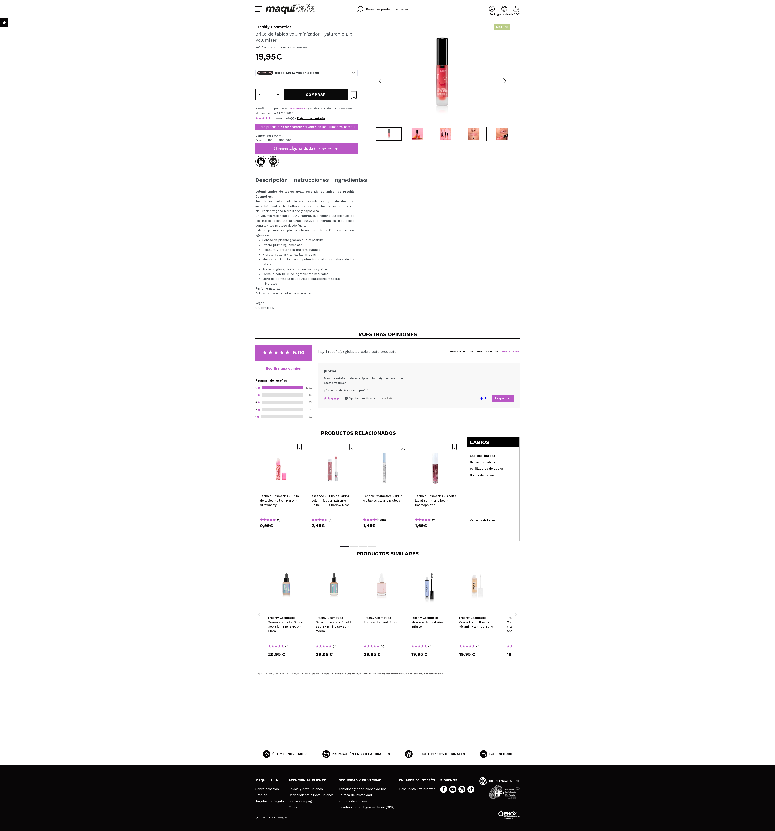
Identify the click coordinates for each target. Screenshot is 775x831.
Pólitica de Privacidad (355, 795)
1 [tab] (344, 546)
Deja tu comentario (311, 118)
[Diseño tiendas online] (509, 813)
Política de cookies (353, 801)
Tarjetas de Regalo (269, 801)
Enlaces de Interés (417, 780)
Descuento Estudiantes (417, 789)
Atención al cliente (307, 780)
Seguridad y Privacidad (360, 780)
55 (303, 108)
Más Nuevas (511, 351)
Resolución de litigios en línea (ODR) (366, 807)
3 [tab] (363, 546)
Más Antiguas (487, 351)
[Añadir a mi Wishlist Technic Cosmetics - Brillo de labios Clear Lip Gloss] (384, 447)
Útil (486, 398)
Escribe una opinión (283, 368)
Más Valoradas (461, 351)
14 (296, 108)
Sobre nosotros (267, 789)
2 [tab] (354, 546)
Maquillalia (266, 780)
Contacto (296, 807)
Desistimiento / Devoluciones (311, 795)
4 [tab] (372, 546)
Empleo (261, 795)
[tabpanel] (442, 74)
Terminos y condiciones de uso (363, 789)
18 (290, 108)
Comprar (281, 533)
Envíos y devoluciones (306, 789)
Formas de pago (301, 801)
